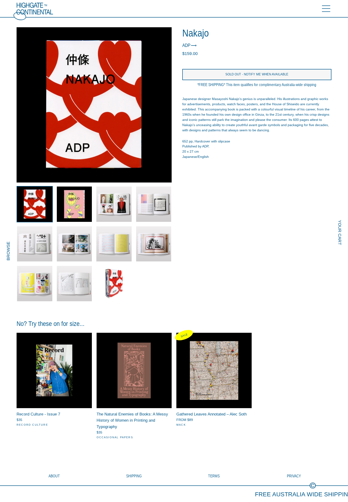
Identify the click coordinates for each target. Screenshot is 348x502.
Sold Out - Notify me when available (256, 74)
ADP (186, 45)
